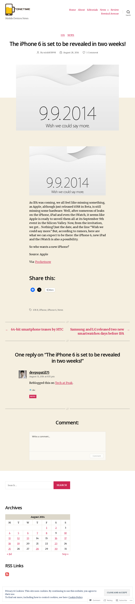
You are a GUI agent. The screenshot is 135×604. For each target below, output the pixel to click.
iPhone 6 (52, 310)
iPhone (42, 310)
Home (72, 9)
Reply (32, 396)
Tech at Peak (64, 383)
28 (37, 548)
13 (28, 538)
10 (65, 533)
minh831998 (49, 52)
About (81, 9)
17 (65, 538)
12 (18, 538)
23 (56, 543)
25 (9, 548)
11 (9, 538)
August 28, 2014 (71, 52)
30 (55, 548)
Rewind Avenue (110, 13)
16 (56, 538)
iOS (63, 35)
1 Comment (92, 52)
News (103, 9)
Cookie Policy (75, 597)
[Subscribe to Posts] (37, 574)
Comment (97, 456)
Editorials (92, 9)
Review (115, 9)
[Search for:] (28, 485)
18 (9, 543)
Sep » (65, 554)
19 (18, 543)
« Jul (9, 554)
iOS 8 (35, 310)
